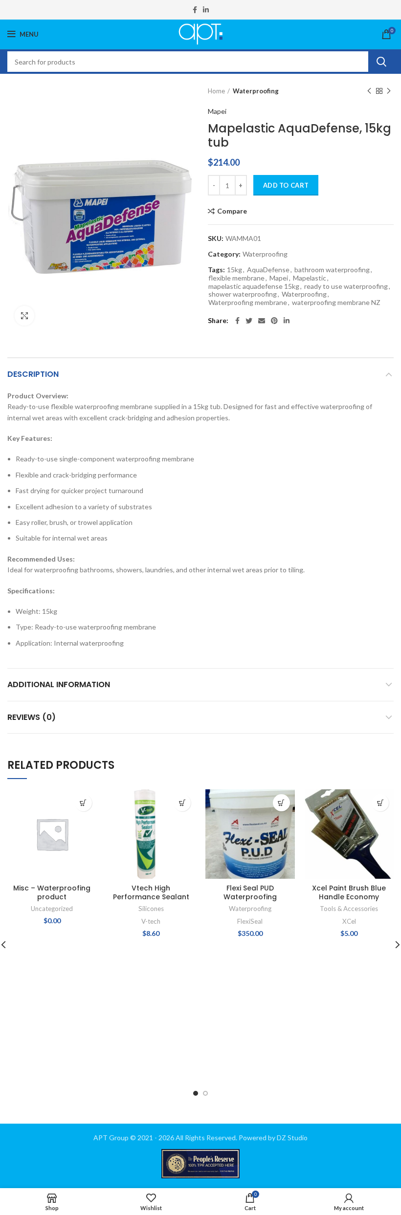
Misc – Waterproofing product (51, 892)
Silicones (151, 908)
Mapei (217, 111)
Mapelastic (309, 278)
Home (216, 91)
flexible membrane (236, 278)
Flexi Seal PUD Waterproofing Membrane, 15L (250, 897)
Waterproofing (256, 91)
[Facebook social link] (195, 9)
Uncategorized (52, 908)
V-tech (150, 921)
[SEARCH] (381, 61)
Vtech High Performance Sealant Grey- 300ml (151, 897)
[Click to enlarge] (24, 315)
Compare (232, 211)
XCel (349, 921)
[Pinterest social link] (274, 320)
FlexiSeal (250, 921)
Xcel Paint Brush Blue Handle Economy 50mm (349, 897)
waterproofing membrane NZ (336, 302)
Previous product (369, 91)
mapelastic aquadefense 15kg (253, 286)
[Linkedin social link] (206, 9)
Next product (389, 91)
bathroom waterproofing (332, 270)
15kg (234, 270)
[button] (83, 802)
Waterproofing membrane (247, 302)
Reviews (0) (31, 717)
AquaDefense (268, 270)
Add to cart (286, 185)
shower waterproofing (242, 294)
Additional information (58, 684)
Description (33, 374)
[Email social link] (261, 320)
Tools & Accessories (349, 908)
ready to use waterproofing (346, 286)
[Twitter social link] (249, 320)
